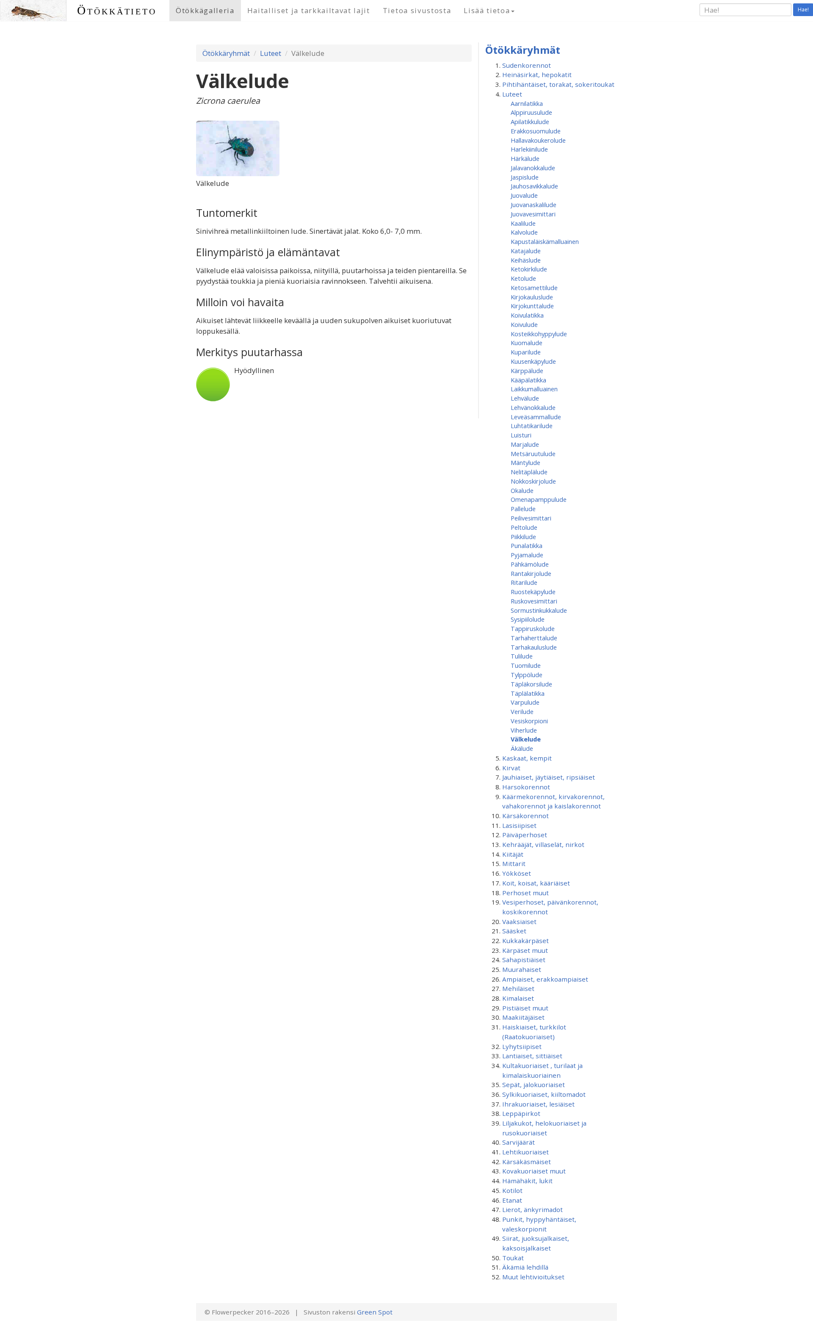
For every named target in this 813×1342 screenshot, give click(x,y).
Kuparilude (526, 352)
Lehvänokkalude (533, 407)
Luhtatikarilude (532, 425)
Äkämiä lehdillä (525, 1267)
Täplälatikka (528, 693)
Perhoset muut (525, 892)
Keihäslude (526, 260)
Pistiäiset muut (525, 1008)
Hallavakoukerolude (538, 140)
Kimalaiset (518, 998)
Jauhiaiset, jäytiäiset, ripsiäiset (548, 777)
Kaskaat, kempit (527, 758)
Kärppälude (527, 370)
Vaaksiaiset (519, 921)
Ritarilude (524, 582)
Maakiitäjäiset (523, 1017)
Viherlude (524, 730)
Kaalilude (523, 223)
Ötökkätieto (117, 10)
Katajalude (526, 250)
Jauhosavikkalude (534, 186)
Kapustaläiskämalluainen (545, 241)
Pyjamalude (527, 555)
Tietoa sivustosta (417, 10)
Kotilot (512, 1190)
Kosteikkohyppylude (539, 333)
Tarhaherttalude (534, 638)
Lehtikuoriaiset (525, 1152)
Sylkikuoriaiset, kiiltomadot (544, 1094)
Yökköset (516, 873)
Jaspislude (525, 177)
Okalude (522, 490)
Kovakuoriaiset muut (534, 1171)
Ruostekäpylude (533, 591)
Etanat (512, 1200)
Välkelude (526, 739)
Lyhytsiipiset (522, 1046)
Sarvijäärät (518, 1142)
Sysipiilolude (528, 619)
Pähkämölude (530, 564)
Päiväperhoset (524, 834)
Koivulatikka (527, 315)
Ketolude (523, 278)
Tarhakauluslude (534, 647)
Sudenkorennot (526, 65)
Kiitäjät (512, 854)
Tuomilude (526, 665)
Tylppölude (526, 674)
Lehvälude (525, 398)
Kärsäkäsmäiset (526, 1161)
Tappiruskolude (533, 628)
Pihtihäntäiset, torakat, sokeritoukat (558, 84)
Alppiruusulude (531, 112)
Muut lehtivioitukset (533, 1277)
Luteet (270, 53)
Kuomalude (526, 342)
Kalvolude (524, 232)
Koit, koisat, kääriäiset (536, 883)
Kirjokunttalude (532, 306)
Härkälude (525, 158)
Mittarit (513, 863)
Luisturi (521, 435)
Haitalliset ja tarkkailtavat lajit (308, 10)
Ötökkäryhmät (226, 53)
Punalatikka (526, 545)
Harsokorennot (526, 787)
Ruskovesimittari (534, 601)
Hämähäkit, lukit (527, 1180)
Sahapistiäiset (523, 959)
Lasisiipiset (519, 825)
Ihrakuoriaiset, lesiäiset (538, 1104)
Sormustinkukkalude (539, 610)
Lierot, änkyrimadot (532, 1209)
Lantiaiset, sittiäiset (532, 1055)
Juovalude (524, 195)
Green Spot (375, 1312)
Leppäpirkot (521, 1113)
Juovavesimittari (533, 214)
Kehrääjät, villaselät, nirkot (543, 844)
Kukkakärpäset (525, 940)
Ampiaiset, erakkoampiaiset (545, 979)
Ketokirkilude (529, 269)
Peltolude (524, 527)
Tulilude (522, 656)
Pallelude (523, 508)
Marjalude (525, 444)
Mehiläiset (518, 988)
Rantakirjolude (531, 573)
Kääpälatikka (528, 380)
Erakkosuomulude (536, 131)
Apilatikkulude (530, 121)
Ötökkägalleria (205, 10)
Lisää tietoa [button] (487, 10)
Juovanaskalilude (533, 204)
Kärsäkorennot (525, 815)
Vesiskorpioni (529, 721)
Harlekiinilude (529, 149)
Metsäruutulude (533, 453)
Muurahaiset (521, 969)
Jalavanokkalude (533, 167)
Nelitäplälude (529, 472)
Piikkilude (523, 536)
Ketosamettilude (534, 287)
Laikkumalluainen (534, 389)
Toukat (513, 1257)
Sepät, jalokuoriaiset (533, 1084)
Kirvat (511, 768)
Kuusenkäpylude (533, 361)
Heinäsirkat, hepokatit (537, 74)
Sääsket (514, 931)
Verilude (522, 711)
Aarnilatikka (527, 103)
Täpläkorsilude (531, 684)
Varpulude (525, 702)
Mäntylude (525, 462)
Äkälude (522, 748)
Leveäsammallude (536, 416)
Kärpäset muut (525, 950)
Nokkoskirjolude (533, 481)
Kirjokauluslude (532, 297)
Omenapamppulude (539, 499)
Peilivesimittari (531, 518)
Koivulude (524, 324)
